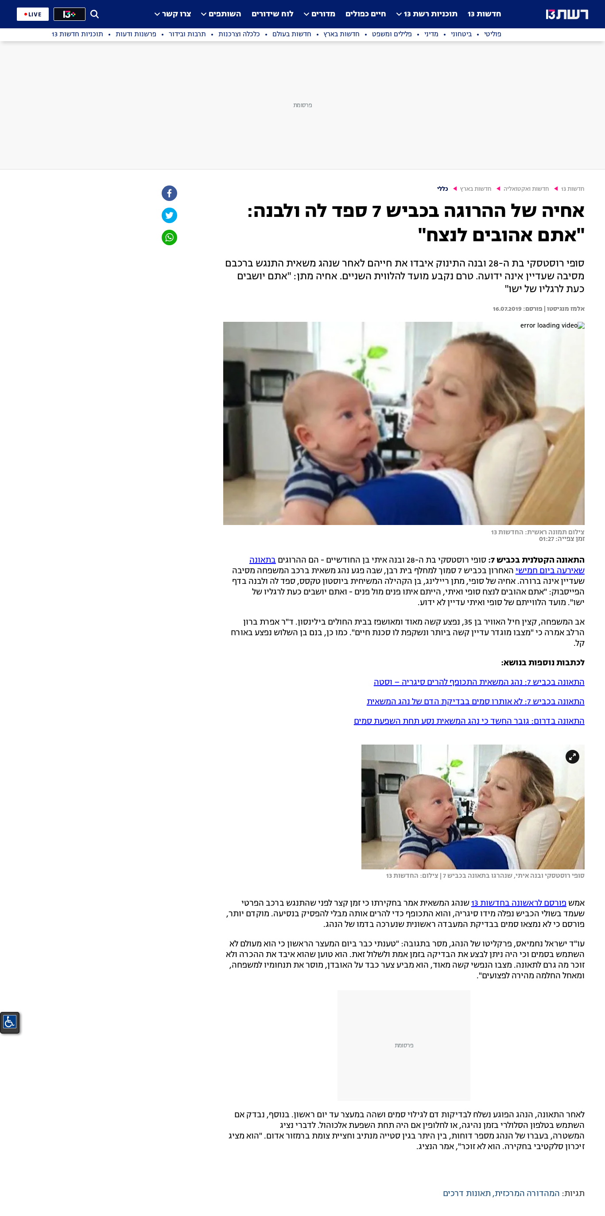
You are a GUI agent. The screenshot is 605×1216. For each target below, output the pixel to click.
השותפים (225, 14)
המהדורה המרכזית (527, 1194)
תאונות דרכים (467, 1194)
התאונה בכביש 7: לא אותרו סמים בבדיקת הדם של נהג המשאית (476, 702)
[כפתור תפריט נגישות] (9, 1021)
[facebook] (168, 193)
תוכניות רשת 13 (431, 14)
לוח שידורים (273, 14)
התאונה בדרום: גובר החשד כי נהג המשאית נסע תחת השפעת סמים (469, 721)
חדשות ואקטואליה (526, 189)
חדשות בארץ (476, 189)
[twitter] (168, 215)
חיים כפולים (365, 14)
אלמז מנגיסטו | (564, 309)
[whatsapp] (168, 237)
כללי (442, 189)
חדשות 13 (484, 14)
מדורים (323, 14)
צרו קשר (176, 14)
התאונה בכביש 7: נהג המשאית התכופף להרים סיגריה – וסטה (479, 682)
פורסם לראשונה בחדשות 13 (518, 903)
